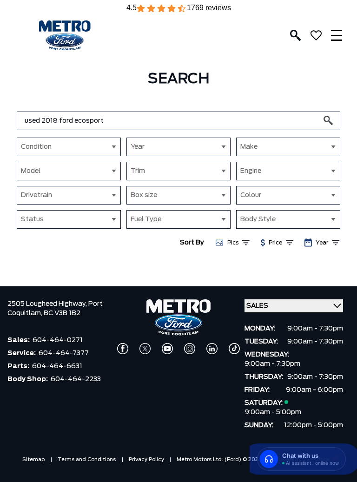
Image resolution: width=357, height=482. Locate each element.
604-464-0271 (58, 340)
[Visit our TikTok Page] (234, 348)
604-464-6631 (57, 366)
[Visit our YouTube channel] (167, 348)
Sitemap (33, 459)
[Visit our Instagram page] (189, 348)
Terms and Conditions (87, 459)
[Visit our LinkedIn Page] (212, 348)
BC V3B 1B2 (62, 313)
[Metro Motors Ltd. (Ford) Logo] (65, 35)
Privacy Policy (146, 459)
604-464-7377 (64, 353)
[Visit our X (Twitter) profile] (145, 348)
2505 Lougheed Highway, (47, 304)
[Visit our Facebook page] (122, 348)
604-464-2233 (76, 379)
